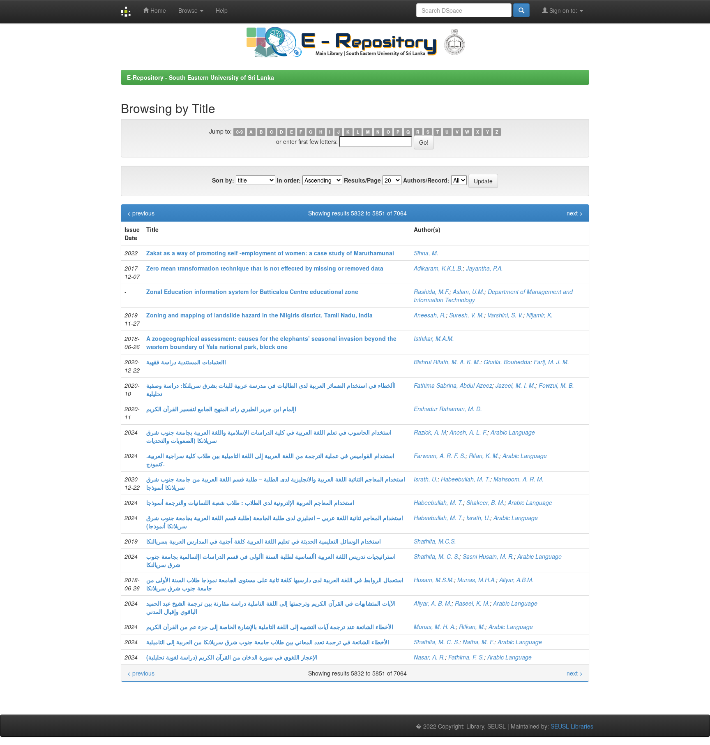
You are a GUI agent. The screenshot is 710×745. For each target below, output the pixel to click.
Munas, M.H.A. (476, 580)
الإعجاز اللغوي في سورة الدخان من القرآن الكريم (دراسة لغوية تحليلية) (232, 657)
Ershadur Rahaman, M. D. (448, 409)
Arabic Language (513, 432)
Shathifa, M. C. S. (436, 556)
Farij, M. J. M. (551, 362)
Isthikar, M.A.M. (434, 338)
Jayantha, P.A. (484, 268)
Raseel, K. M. (472, 603)
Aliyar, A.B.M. (516, 580)
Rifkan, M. (472, 626)
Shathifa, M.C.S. (435, 541)
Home (157, 10)
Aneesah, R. (430, 315)
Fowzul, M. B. (556, 385)
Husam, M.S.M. (434, 580)
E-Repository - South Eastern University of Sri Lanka (200, 77)
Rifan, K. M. (484, 455)
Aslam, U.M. (468, 291)
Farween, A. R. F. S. (440, 455)
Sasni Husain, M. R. (488, 556)
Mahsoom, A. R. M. (518, 479)
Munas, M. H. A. (435, 626)
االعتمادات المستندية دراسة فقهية (186, 362)
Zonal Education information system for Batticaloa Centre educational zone (252, 291)
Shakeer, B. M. (485, 502)
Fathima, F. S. (466, 657)
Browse (188, 10)
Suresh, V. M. (466, 315)
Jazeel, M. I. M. (515, 385)
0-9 (239, 132)
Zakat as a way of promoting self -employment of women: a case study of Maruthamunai (270, 253)
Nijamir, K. (539, 315)
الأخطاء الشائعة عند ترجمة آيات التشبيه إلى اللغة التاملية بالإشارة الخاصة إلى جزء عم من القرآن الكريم (269, 626)
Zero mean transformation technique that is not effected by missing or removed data (264, 268)
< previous (140, 213)
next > (575, 213)
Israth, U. (426, 479)
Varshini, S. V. (505, 315)
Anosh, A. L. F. (468, 432)
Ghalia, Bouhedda (507, 362)
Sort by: (223, 180)
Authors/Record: (426, 180)
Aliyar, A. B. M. (433, 603)
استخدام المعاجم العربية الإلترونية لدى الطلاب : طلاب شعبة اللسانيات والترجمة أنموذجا (250, 502)
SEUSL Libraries (572, 726)
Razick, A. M (430, 432)
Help (222, 10)
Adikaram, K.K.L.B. (438, 268)
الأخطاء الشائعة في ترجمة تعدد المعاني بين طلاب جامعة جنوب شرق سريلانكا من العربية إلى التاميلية (267, 642)
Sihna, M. (426, 253)
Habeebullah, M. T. (465, 479)
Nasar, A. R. (429, 657)
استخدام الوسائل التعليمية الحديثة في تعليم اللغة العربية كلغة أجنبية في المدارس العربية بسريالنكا (263, 541)
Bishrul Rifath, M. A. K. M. (447, 362)
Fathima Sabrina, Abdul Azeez (453, 385)
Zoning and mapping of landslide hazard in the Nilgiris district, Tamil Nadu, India (259, 315)
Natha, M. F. (478, 642)
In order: (289, 180)
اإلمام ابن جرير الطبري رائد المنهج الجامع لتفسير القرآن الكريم (221, 409)
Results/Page (362, 180)
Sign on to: (563, 10)
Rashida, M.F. (432, 291)
